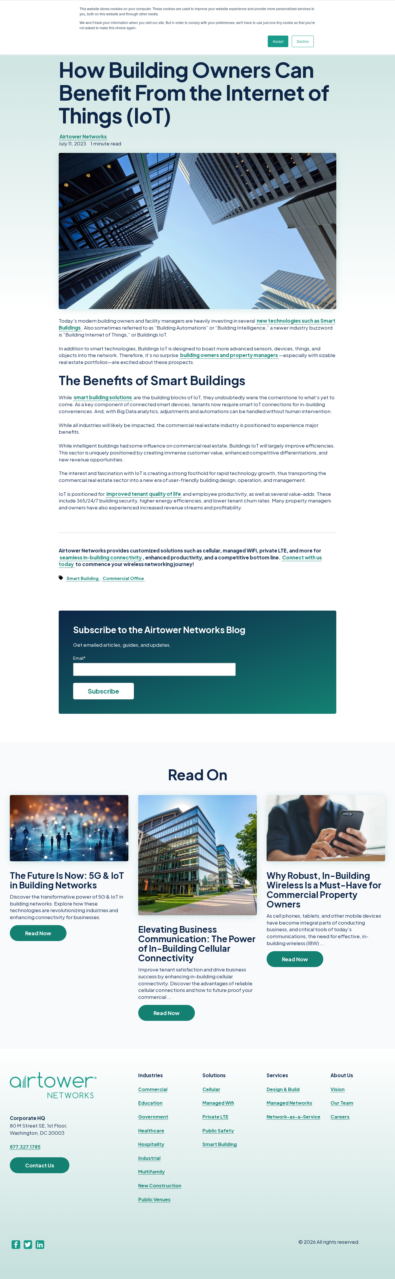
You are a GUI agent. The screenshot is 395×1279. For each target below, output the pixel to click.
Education (150, 1103)
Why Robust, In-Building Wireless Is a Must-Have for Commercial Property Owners (324, 890)
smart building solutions (103, 397)
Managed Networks (289, 1103)
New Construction (159, 1185)
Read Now (38, 933)
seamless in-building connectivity (101, 557)
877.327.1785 (25, 1147)
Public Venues (154, 1199)
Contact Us (39, 1165)
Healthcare (151, 1131)
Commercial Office (123, 578)
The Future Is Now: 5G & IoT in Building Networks (67, 880)
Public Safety (218, 1131)
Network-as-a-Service (293, 1117)
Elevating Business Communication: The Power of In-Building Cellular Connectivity (197, 943)
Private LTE (215, 1117)
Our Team (342, 1103)
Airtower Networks (83, 136)
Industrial (149, 1158)
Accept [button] (278, 41)
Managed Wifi (218, 1103)
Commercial (152, 1089)
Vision (338, 1089)
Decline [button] (303, 41)
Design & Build (283, 1089)
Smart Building (83, 578)
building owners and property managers (229, 355)
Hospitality (151, 1144)
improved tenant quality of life (143, 494)
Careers (340, 1117)
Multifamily (151, 1172)
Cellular (211, 1089)
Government (153, 1117)
